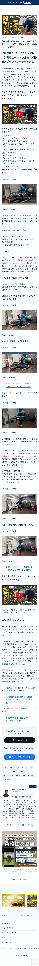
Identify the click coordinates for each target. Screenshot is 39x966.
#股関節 (30, 775)
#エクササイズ (14, 767)
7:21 (3, 166)
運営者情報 (6, 923)
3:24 (3, 149)
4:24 (3, 152)
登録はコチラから (19, 879)
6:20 (3, 161)
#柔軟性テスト (20, 775)
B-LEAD (26, 2)
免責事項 (5, 937)
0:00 (3, 135)
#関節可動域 (7, 779)
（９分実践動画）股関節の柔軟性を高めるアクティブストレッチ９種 (19, 699)
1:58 (3, 144)
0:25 (3, 138)
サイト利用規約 (7, 928)
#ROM (5, 767)
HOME (3, 949)
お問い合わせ (7, 942)
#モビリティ (6, 771)
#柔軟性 (23, 771)
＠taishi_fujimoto (21, 86)
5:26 (3, 158)
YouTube (24, 37)
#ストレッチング (27, 767)
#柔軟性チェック (8, 775)
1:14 (3, 141)
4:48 (3, 155)
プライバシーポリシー (10, 933)
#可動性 (15, 771)
